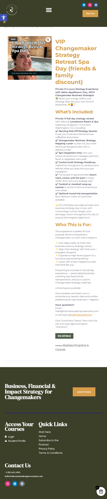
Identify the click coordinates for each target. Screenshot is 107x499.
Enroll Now (64, 336)
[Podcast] (22, 483)
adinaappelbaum (81, 315)
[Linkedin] (84, 5)
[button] (3, 17)
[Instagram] (90, 5)
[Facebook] (96, 5)
